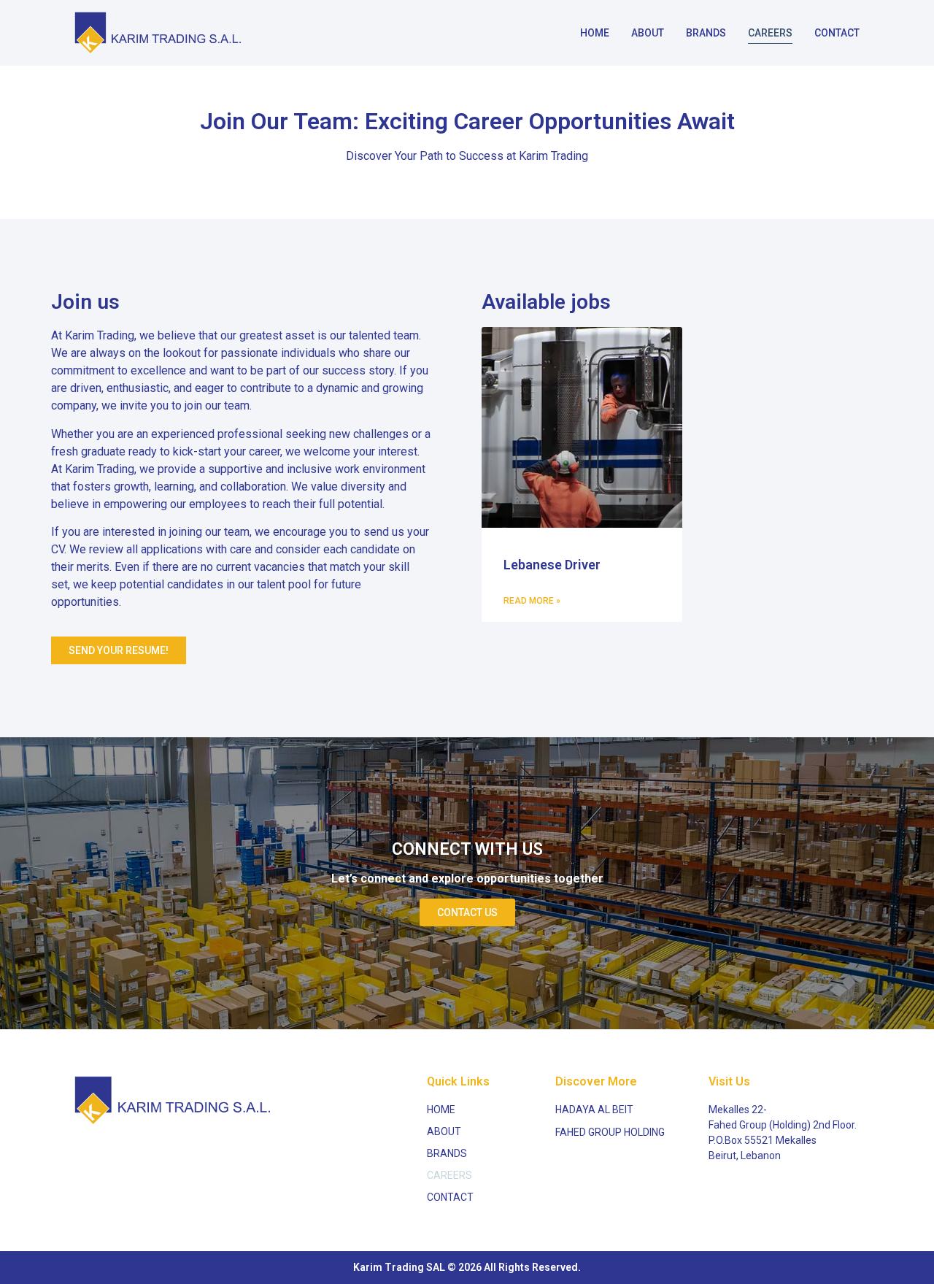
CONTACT (837, 33)
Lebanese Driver (552, 564)
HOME (594, 33)
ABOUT (647, 33)
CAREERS (770, 33)
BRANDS (706, 33)
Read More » (531, 601)
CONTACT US (467, 912)
